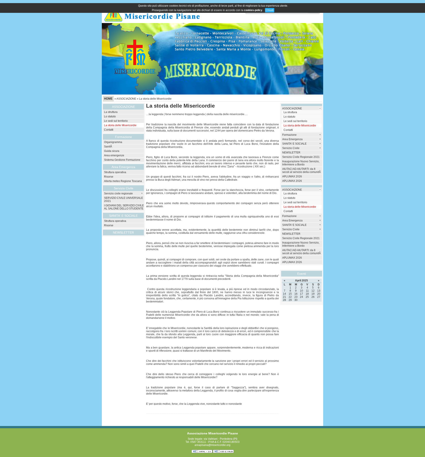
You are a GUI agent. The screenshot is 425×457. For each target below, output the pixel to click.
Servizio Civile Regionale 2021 (301, 157)
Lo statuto (110, 116)
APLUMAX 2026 (292, 176)
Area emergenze (114, 155)
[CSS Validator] (223, 452)
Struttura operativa (115, 172)
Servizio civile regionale (118, 193)
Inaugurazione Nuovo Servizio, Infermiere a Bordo (300, 163)
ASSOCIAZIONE (126, 98)
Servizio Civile (123, 188)
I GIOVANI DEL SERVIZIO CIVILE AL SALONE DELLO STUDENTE (124, 207)
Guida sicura (111, 151)
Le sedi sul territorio (116, 120)
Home (108, 98)
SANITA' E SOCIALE (294, 143)
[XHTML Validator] (201, 452)
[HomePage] (152, 22)
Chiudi (270, 10)
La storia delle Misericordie (155, 98)
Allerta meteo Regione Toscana (123, 181)
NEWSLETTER (123, 232)
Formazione (289, 134)
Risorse (108, 176)
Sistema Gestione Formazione (122, 159)
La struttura (111, 112)
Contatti (108, 129)
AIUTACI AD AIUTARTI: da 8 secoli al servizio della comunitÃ (301, 170)
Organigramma (113, 142)
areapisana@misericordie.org (212, 445)
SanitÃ (108, 146)
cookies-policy (253, 10)
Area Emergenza (292, 139)
